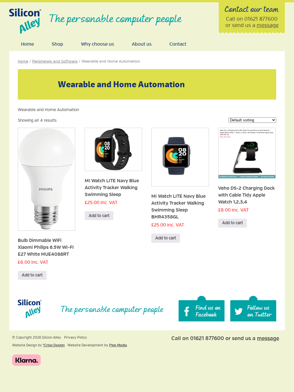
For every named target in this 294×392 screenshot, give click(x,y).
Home (27, 44)
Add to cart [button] (32, 275)
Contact (177, 44)
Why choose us (97, 44)
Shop (57, 44)
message (267, 25)
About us (142, 44)
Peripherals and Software (55, 61)
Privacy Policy (75, 337)
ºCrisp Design (54, 345)
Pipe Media (118, 345)
